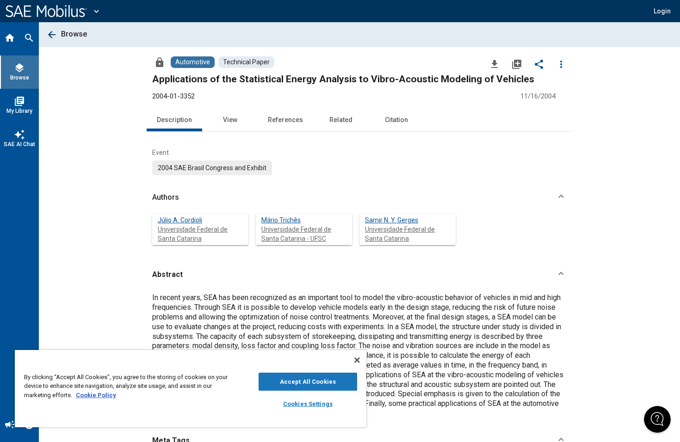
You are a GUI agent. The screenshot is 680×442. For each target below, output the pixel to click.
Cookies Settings (308, 403)
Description (174, 119)
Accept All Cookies (308, 381)
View (230, 119)
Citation (396, 119)
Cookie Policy (96, 395)
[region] (190, 388)
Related (340, 119)
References (285, 119)
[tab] (9, 38)
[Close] (357, 360)
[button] (359, 197)
